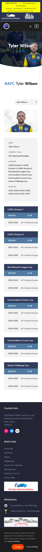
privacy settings (14, 541)
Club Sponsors (10, 469)
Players (7, 457)
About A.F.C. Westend (13, 465)
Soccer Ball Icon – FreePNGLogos (23, 505)
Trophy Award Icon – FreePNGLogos (25, 511)
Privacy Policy (9, 477)
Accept (18, 547)
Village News (9, 461)
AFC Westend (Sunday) (19, 156)
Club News (8, 453)
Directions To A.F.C (11, 473)
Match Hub (8, 448)
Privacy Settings (32, 547)
